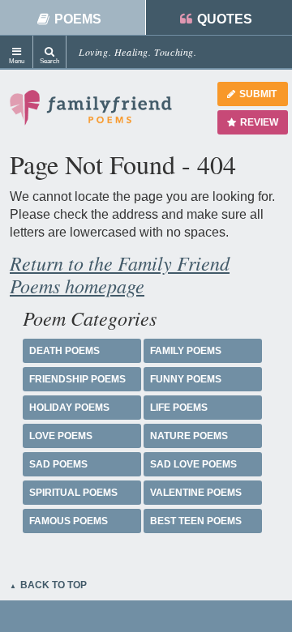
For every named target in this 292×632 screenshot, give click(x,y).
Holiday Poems (69, 407)
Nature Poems (189, 436)
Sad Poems (58, 464)
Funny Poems (185, 379)
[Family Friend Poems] (91, 114)
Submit (258, 94)
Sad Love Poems (193, 464)
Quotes (224, 19)
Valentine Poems (196, 492)
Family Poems (185, 351)
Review (259, 122)
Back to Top (53, 585)
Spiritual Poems (73, 492)
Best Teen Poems (196, 521)
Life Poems (179, 407)
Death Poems (64, 351)
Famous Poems (68, 521)
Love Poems (60, 436)
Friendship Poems (77, 379)
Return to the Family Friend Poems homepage (120, 274)
